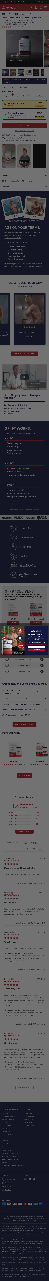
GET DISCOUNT (36, 649)
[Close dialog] (46, 627)
